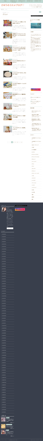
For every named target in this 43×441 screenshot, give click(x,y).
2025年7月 (4, 254)
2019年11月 (4, 352)
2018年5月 (4, 392)
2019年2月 (4, 372)
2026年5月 (4, 236)
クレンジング (34, 161)
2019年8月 (4, 360)
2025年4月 (4, 261)
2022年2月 (4, 308)
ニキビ (33, 175)
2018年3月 (4, 397)
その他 (33, 147)
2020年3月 (4, 343)
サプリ (33, 166)
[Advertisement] (36, 70)
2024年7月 (4, 278)
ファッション (34, 182)
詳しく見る (10, 228)
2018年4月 (4, 394)
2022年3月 (4, 305)
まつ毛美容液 (34, 149)
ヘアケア (33, 185)
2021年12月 (4, 310)
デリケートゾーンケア (35, 173)
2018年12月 (4, 377)
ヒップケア (33, 180)
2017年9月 (4, 412)
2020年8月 (4, 333)
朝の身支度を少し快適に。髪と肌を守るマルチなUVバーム (36, 120)
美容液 (33, 197)
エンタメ (33, 152)
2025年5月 (4, 258)
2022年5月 (4, 303)
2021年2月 (4, 323)
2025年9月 (4, 251)
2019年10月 (4, 355)
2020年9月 (4, 330)
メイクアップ (34, 187)
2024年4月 (4, 286)
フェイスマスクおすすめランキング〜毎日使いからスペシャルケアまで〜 (36, 49)
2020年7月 (4, 335)
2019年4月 (4, 367)
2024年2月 (4, 288)
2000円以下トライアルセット (36, 142)
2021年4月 (4, 318)
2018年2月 (4, 399)
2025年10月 (4, 249)
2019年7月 (4, 362)
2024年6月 (4, 281)
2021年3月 (4, 320)
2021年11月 (4, 313)
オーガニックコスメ (35, 154)
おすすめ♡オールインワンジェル (13, 2)
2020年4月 (4, 340)
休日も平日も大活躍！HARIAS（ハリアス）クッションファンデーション (36, 115)
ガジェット (33, 159)
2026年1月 (4, 241)
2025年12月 (4, 244)
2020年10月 (4, 328)
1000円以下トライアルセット (36, 139)
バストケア (33, 178)
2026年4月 (4, 239)
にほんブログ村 (33, 99)
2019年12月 (4, 350)
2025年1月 (4, 268)
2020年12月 (4, 325)
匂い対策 (33, 192)
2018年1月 (4, 402)
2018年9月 (4, 385)
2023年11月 (4, 291)
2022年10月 (4, 296)
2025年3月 (4, 263)
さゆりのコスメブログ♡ (12, 5)
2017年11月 (4, 407)
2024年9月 (4, 276)
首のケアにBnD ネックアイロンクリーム (36, 112)
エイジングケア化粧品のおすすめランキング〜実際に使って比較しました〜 (36, 46)
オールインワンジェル (35, 156)
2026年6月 (4, 234)
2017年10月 (4, 409)
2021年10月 (4, 315)
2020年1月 (4, 347)
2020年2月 (4, 345)
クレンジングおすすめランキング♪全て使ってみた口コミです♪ (36, 35)
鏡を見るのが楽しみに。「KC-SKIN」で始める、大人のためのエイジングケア (36, 129)
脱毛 (32, 199)
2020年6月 (4, 338)
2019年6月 (4, 365)
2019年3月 (4, 370)
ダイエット (33, 171)
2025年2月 (4, 266)
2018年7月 (4, 387)
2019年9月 (4, 357)
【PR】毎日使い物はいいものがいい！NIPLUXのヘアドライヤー (36, 124)
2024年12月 (4, 271)
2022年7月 (4, 298)
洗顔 (32, 194)
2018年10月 (4, 382)
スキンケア (33, 168)
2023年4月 (4, 293)
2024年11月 (4, 273)
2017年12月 (4, 404)
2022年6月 (4, 301)
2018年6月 (4, 389)
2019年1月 (4, 375)
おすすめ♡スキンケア (22, 2)
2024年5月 (4, 283)
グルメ (33, 163)
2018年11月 (4, 380)
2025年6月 (4, 256)
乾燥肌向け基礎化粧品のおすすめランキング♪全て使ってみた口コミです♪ (36, 43)
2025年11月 (4, 246)
